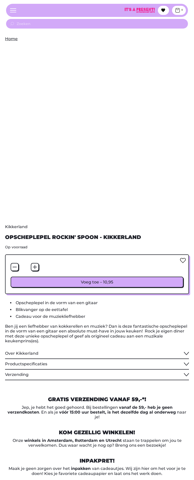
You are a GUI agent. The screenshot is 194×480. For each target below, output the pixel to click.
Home (11, 38)
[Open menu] (13, 10)
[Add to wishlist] (182, 260)
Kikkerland (16, 226)
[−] (15, 267)
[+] (35, 267)
